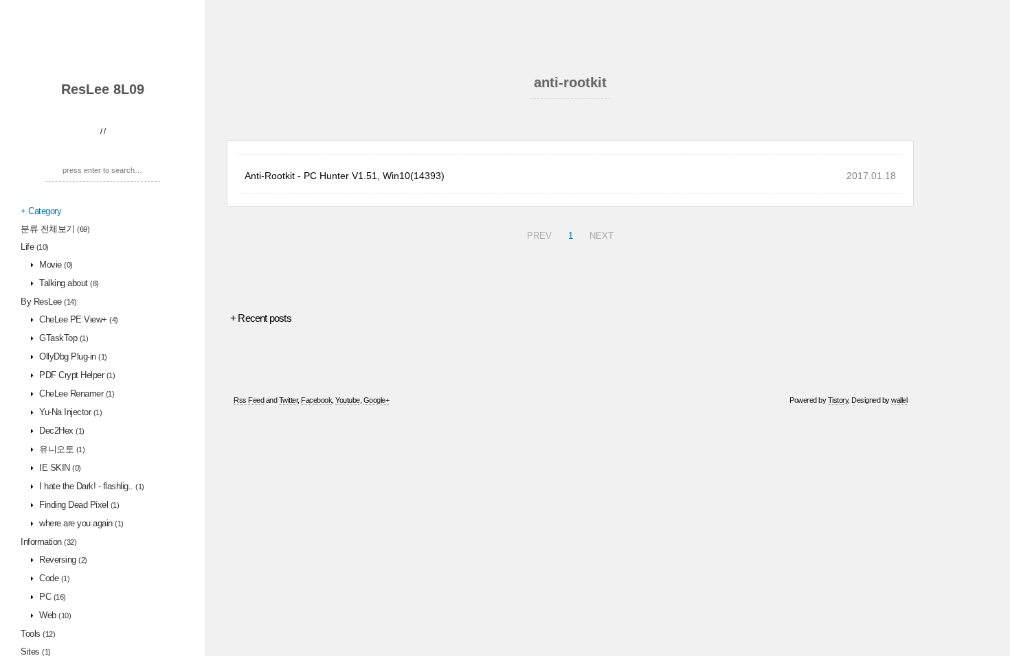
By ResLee (48, 301)
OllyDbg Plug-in (72, 356)
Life (35, 247)
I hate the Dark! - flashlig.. (90, 486)
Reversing (62, 559)
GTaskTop (63, 338)
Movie (55, 264)
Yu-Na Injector (69, 412)
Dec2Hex (61, 430)
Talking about (68, 283)
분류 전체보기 (55, 229)
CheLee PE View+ (77, 319)
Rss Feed (249, 400)
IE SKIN (59, 467)
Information (48, 542)
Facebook (316, 400)
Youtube (347, 400)
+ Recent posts (260, 318)
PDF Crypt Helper (76, 375)
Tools (38, 634)
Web (54, 615)
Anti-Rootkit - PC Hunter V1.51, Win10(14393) (345, 175)
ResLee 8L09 (102, 89)
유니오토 (61, 449)
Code (53, 578)
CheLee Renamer (76, 393)
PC (51, 596)
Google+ (376, 400)
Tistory (838, 400)
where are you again (80, 523)
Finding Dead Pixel (78, 505)
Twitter (288, 400)
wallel (899, 400)
